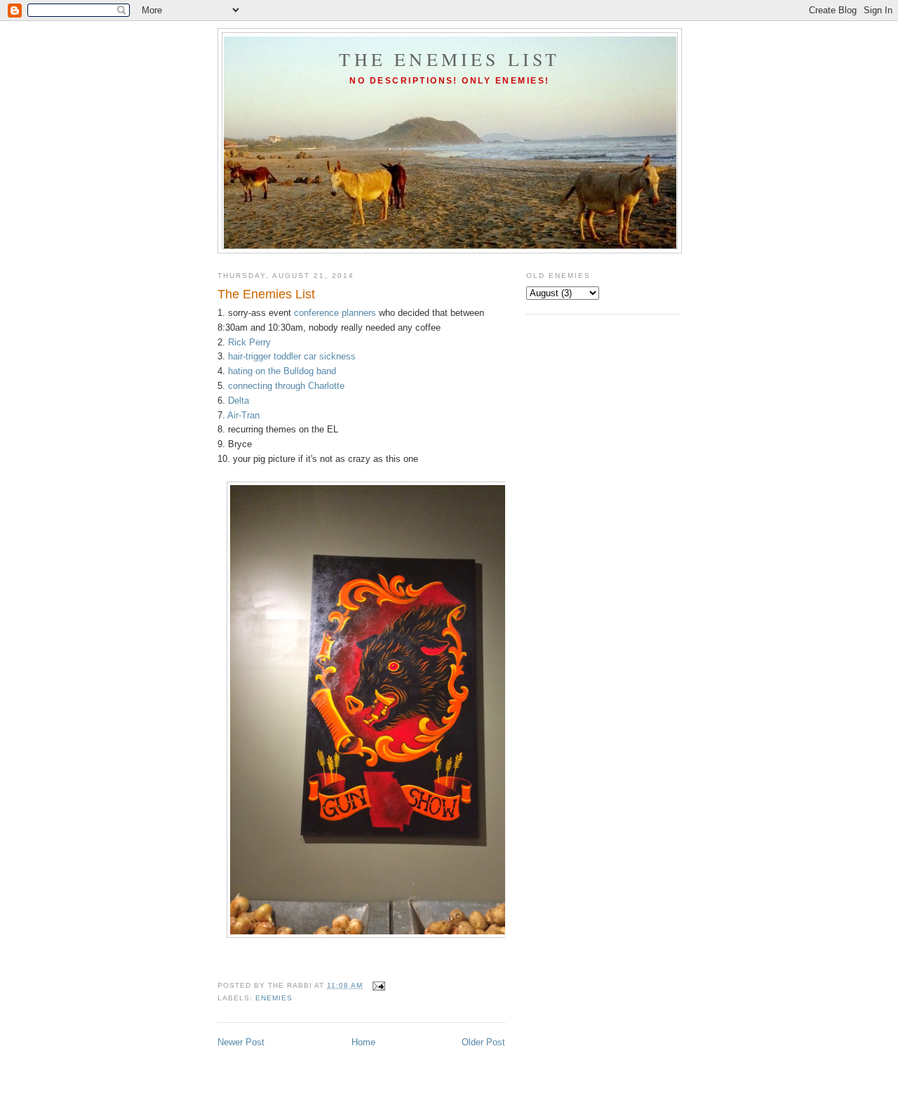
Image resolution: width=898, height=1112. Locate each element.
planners (359, 312)
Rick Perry (249, 342)
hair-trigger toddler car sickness (292, 356)
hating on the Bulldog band (282, 371)
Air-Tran (243, 415)
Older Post (483, 1042)
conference (316, 312)
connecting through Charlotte (286, 385)
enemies (274, 998)
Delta (238, 400)
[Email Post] (378, 985)
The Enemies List (449, 59)
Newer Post (240, 1042)
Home (363, 1042)
